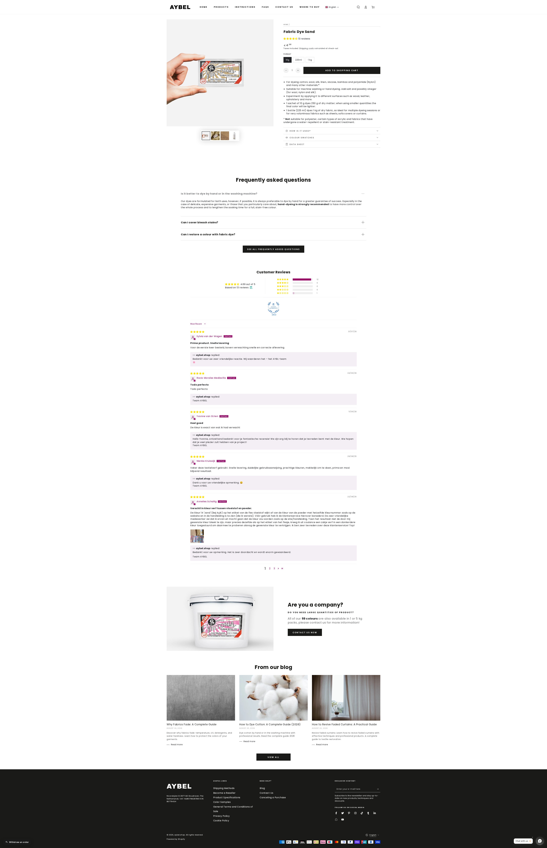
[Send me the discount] (378, 789)
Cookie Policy (221, 820)
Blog (262, 788)
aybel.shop (179, 835)
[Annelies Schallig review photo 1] (197, 536)
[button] (332, 7)
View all (273, 757)
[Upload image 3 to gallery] (225, 135)
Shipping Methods (224, 788)
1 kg (310, 59)
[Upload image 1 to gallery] (206, 135)
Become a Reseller (224, 793)
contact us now (305, 632)
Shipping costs (306, 48)
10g (287, 59)
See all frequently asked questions (273, 249)
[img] (197, 331)
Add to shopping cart (341, 70)
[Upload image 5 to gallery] (234, 135)
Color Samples (222, 802)
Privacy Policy (221, 816)
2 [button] (270, 568)
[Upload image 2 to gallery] (215, 135)
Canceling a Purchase (273, 797)
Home (285, 25)
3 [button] (274, 568)
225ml (298, 59)
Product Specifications (226, 797)
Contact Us (266, 793)
